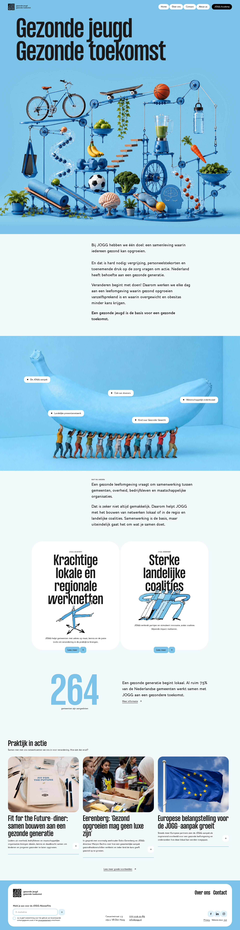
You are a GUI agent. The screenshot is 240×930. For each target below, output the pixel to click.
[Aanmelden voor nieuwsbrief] (62, 912)
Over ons (176, 6)
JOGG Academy (222, 6)
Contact (190, 6)
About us (203, 6)
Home (164, 6)
